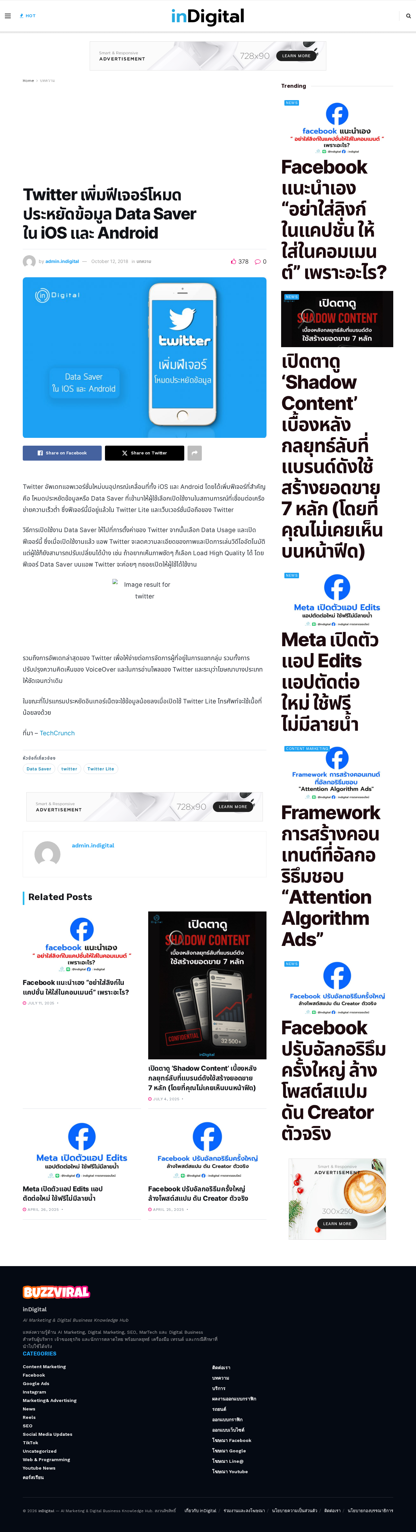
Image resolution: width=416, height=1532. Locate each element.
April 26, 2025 (42, 1209)
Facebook (34, 1375)
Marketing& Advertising (50, 1400)
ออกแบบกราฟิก (227, 1419)
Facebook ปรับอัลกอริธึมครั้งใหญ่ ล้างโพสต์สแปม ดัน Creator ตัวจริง (333, 1080)
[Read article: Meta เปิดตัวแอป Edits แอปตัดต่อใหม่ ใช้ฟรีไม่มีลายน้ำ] (82, 1149)
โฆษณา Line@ (228, 1461)
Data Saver (39, 768)
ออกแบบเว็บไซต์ (228, 1430)
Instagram (34, 1392)
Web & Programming (46, 1459)
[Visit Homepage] (208, 16)
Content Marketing (307, 749)
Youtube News (39, 1468)
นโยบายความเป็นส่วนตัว (294, 1510)
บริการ (219, 1388)
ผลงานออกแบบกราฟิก (234, 1398)
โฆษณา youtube (230, 1471)
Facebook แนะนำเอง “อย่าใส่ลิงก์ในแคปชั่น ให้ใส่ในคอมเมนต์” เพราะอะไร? (334, 219)
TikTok (30, 1442)
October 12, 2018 (109, 261)
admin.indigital (62, 261)
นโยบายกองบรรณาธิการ (370, 1510)
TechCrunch (57, 733)
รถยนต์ (219, 1409)
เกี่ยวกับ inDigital (200, 1510)
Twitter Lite (100, 768)
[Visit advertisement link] (208, 60)
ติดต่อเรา (221, 1367)
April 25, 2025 (168, 1209)
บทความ (47, 80)
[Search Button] (408, 16)
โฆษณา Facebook (231, 1440)
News (292, 103)
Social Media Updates (47, 1434)
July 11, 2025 (40, 1003)
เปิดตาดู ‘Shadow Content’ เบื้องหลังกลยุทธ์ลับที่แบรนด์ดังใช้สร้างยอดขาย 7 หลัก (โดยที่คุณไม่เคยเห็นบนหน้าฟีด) (202, 1078)
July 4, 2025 (165, 1099)
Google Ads (36, 1383)
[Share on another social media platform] (195, 453)
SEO (27, 1425)
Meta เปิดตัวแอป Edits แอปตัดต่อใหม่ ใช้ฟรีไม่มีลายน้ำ (330, 681)
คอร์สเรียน (33, 1477)
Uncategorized (40, 1451)
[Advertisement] (144, 132)
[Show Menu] (8, 16)
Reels (29, 1417)
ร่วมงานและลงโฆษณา (244, 1510)
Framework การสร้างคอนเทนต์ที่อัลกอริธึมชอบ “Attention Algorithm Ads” (330, 875)
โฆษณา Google (229, 1450)
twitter (69, 768)
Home (28, 80)
